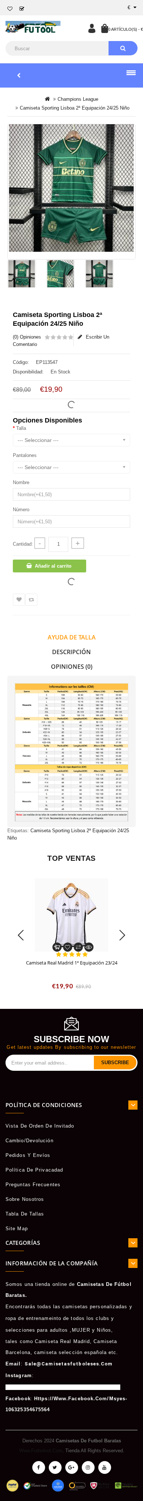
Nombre (21, 482)
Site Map (17, 1228)
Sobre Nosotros (25, 1199)
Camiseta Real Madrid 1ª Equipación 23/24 (71, 962)
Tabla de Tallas (25, 1214)
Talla (21, 428)
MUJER (81, 1330)
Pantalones (25, 455)
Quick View (89, 947)
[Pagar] (22, 9)
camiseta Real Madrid (62, 1341)
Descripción (71, 652)
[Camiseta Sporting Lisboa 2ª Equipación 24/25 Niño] (71, 188)
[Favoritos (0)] (10, 9)
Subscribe (115, 1062)
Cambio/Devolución (30, 1140)
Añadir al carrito (53, 566)
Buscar (123, 48)
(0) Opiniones (27, 337)
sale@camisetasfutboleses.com (69, 1364)
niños (104, 1330)
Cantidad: (23, 544)
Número (21, 509)
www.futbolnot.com (40, 1450)
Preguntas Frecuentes (33, 1184)
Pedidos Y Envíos (28, 1155)
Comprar (57, 947)
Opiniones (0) (71, 667)
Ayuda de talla (72, 637)
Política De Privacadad (34, 1170)
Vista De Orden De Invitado (40, 1126)
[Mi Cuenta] (91, 28)
